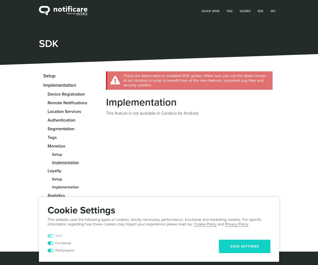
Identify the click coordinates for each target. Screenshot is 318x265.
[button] (210, 11)
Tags (52, 137)
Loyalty (54, 170)
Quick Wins (211, 11)
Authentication (61, 120)
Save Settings (244, 246)
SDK (260, 11)
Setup (49, 76)
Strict (59, 236)
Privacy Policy (236, 224)
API (273, 11)
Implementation (59, 85)
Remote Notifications (67, 103)
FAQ (230, 11)
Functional (63, 243)
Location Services (64, 111)
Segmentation (61, 129)
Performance (64, 250)
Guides (245, 11)
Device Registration (66, 94)
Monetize (56, 146)
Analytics (56, 195)
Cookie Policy (205, 224)
